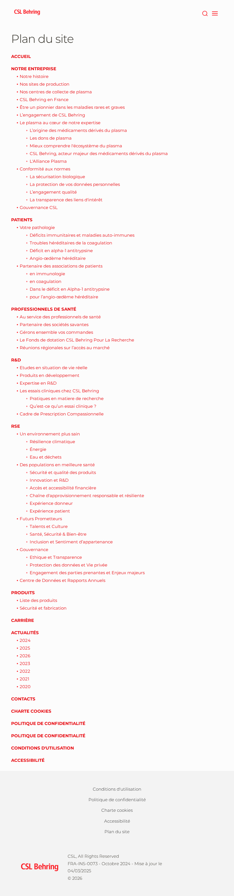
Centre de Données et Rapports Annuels (62, 580)
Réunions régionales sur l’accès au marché (65, 347)
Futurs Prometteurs (41, 518)
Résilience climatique (52, 441)
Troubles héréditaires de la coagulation (71, 243)
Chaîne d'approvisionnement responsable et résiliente (87, 495)
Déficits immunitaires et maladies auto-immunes (82, 235)
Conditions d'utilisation (42, 748)
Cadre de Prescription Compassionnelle (62, 414)
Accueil (21, 56)
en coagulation (45, 281)
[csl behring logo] (38, 866)
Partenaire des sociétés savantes (54, 324)
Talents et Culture (49, 526)
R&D (16, 360)
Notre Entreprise (33, 68)
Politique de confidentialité (48, 723)
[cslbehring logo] (27, 13)
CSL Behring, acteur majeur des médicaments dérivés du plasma (99, 153)
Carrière (22, 620)
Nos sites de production (44, 84)
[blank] (207, 866)
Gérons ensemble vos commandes (56, 332)
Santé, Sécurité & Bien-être (58, 534)
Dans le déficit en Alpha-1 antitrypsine (70, 289)
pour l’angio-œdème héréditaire (64, 297)
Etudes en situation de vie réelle (53, 367)
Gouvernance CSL (39, 207)
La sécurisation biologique (57, 176)
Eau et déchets (45, 457)
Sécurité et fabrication (43, 608)
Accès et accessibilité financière (63, 488)
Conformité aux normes (45, 169)
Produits (23, 592)
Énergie (38, 449)
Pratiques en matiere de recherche (67, 398)
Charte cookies (31, 711)
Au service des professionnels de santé (60, 317)
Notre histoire (34, 76)
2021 (24, 679)
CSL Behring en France (44, 99)
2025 (25, 648)
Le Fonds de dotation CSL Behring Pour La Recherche (77, 340)
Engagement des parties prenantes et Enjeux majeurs (87, 572)
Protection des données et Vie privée (68, 565)
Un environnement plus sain (50, 434)
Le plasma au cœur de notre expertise (60, 122)
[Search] (205, 13)
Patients (22, 219)
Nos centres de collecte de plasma (56, 92)
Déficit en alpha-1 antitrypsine (61, 250)
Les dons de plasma (51, 138)
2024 (25, 640)
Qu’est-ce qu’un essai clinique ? (63, 406)
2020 (25, 686)
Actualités (25, 632)
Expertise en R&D (38, 383)
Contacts (23, 699)
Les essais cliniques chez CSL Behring (59, 390)
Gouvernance (34, 549)
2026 (25, 655)
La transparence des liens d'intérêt (66, 199)
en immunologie (47, 273)
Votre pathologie (37, 227)
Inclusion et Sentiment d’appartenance (71, 542)
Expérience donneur (51, 503)
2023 (25, 663)
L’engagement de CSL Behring (52, 115)
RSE (15, 426)
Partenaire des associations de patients (61, 266)
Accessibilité (28, 760)
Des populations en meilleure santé (57, 464)
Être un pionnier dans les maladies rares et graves (72, 107)
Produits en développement (49, 375)
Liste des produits (38, 600)
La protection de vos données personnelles (75, 184)
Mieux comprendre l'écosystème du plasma (76, 145)
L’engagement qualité (53, 192)
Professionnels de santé (43, 309)
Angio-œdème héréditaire (58, 258)
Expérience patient (50, 511)
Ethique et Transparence (56, 557)
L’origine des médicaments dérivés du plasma (78, 130)
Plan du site (117, 831)
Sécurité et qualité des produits (63, 472)
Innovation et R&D (49, 480)
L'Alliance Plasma (48, 161)
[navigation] (215, 13)
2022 (25, 671)
